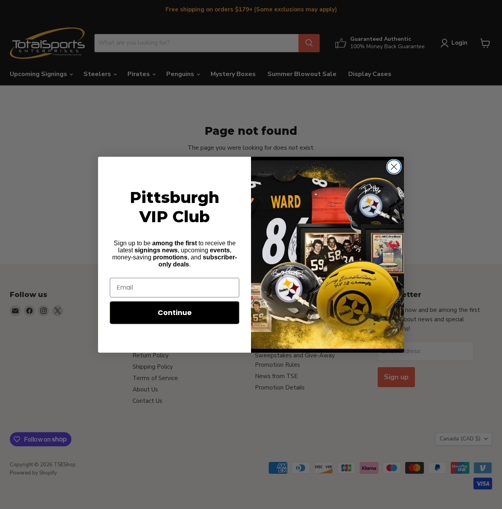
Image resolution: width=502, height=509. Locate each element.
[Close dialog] (394, 167)
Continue (175, 312)
